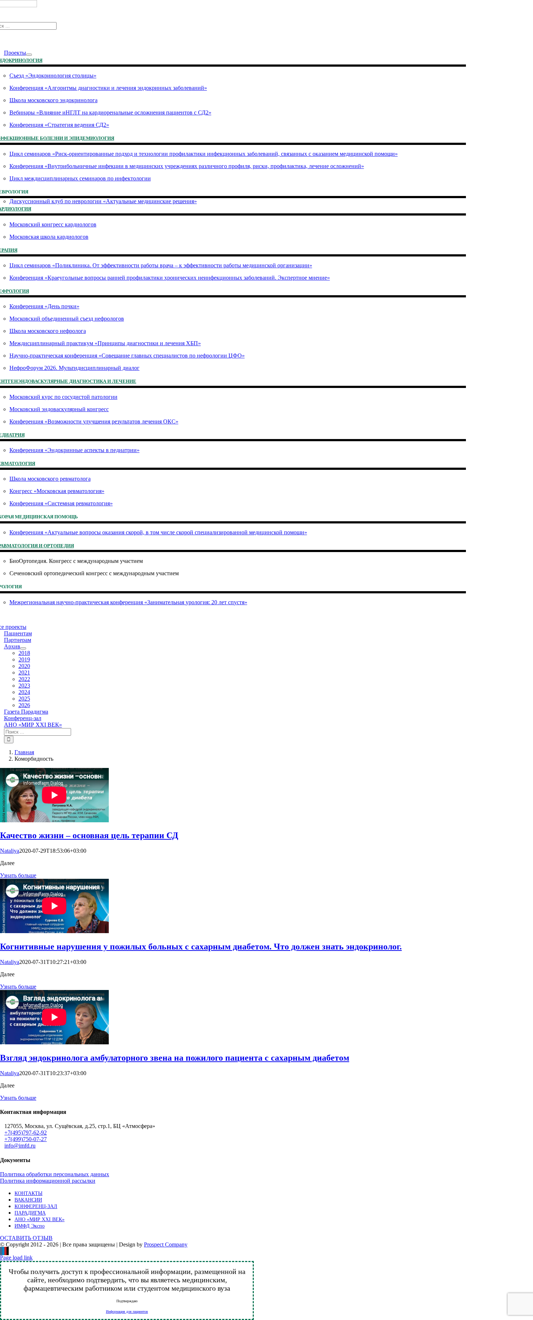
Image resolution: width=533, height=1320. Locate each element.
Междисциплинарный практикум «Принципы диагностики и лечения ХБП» (105, 343)
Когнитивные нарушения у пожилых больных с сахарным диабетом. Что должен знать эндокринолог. (201, 946)
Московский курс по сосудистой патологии (63, 397)
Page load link (16, 1257)
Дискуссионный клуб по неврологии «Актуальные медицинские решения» (103, 201)
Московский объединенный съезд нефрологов (66, 319)
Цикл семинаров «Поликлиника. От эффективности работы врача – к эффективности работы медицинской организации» (160, 265)
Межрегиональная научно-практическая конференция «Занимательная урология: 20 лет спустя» (128, 602)
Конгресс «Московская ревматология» (56, 491)
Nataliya (9, 851)
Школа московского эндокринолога (53, 100)
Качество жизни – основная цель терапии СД (89, 835)
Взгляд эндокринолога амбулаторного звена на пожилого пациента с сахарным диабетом (174, 1057)
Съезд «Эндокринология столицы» (52, 75)
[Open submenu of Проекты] (29, 55)
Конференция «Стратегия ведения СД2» (59, 125)
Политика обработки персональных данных (54, 1174)
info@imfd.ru (20, 1146)
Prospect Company (165, 1244)
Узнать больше (18, 875)
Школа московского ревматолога (50, 479)
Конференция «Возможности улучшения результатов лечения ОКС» (93, 421)
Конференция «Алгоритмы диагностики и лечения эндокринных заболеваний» (108, 88)
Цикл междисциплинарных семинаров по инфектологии (80, 178)
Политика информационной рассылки (47, 1181)
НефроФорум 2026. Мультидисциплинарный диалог (74, 368)
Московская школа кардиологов (48, 237)
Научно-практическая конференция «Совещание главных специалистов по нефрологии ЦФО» (127, 355)
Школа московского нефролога (47, 331)
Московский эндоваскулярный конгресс (59, 409)
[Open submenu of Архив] (23, 648)
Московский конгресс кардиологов (52, 224)
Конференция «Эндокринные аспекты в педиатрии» (74, 450)
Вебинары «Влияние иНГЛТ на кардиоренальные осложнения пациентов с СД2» (110, 112)
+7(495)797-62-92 (25, 1132)
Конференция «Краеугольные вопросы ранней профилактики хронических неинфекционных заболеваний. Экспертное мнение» (169, 278)
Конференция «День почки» (44, 306)
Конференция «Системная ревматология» (61, 503)
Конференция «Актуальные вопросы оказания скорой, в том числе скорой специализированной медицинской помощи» (158, 532)
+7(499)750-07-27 (25, 1139)
